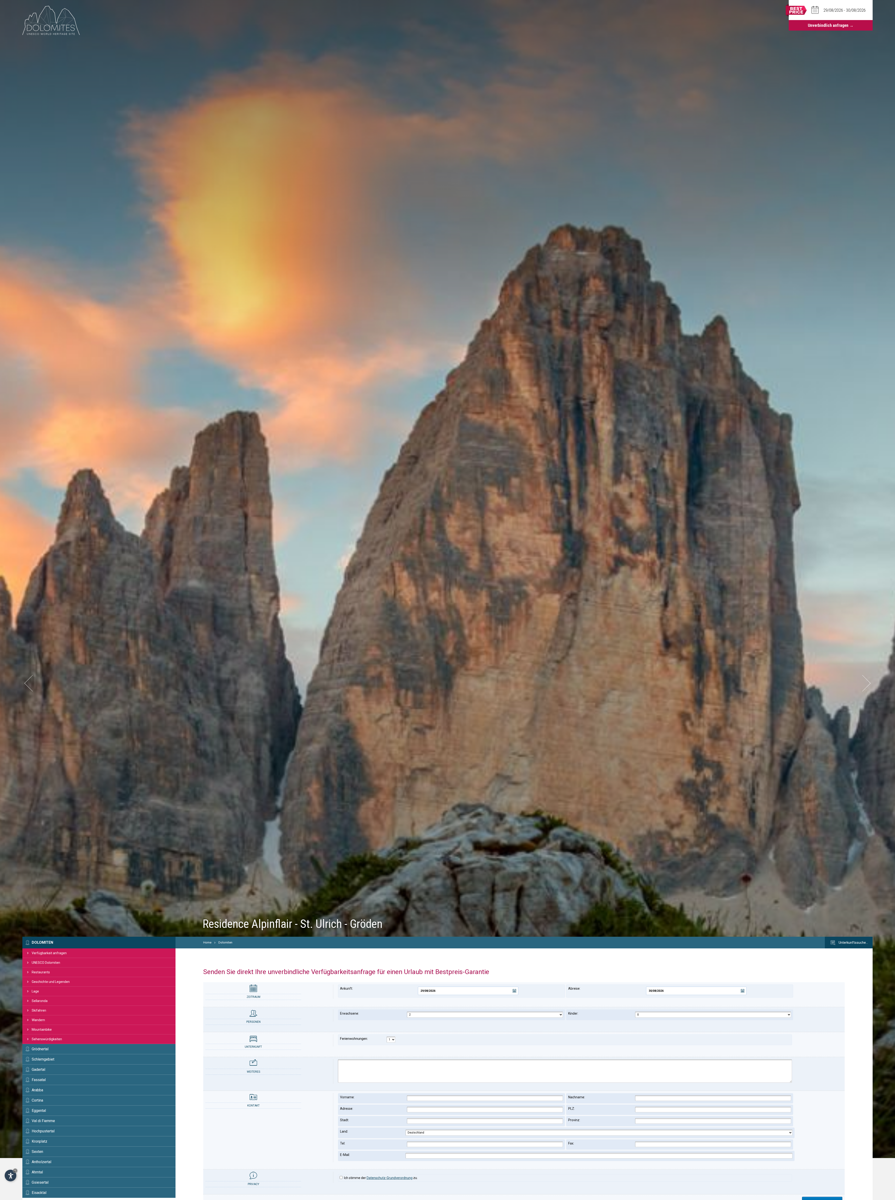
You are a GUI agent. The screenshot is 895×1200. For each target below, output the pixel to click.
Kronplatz (39, 1141)
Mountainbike (42, 1029)
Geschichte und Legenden (51, 982)
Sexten (37, 1151)
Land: (344, 1131)
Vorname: (347, 1097)
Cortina (37, 1100)
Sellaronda (40, 1001)
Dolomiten (42, 942)
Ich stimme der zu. (380, 1178)
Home (207, 942)
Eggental (39, 1110)
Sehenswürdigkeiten (47, 1039)
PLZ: (571, 1108)
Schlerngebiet (43, 1059)
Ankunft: (346, 988)
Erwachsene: (349, 1013)
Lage (35, 991)
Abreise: (574, 988)
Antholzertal (41, 1162)
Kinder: (573, 1013)
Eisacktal (39, 1192)
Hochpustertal (43, 1131)
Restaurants (41, 972)
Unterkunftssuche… (853, 942)
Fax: (571, 1143)
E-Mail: (345, 1155)
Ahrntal (37, 1172)
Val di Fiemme (43, 1121)
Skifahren (39, 1010)
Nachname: (576, 1097)
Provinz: (574, 1120)
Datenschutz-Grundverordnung (390, 1178)
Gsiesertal (40, 1182)
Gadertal (38, 1069)
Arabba (37, 1090)
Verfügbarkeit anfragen (49, 953)
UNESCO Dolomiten (46, 962)
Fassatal (39, 1080)
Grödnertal (40, 1049)
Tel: (342, 1143)
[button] (32, 683)
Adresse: (346, 1108)
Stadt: (344, 1120)
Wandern (38, 1020)
